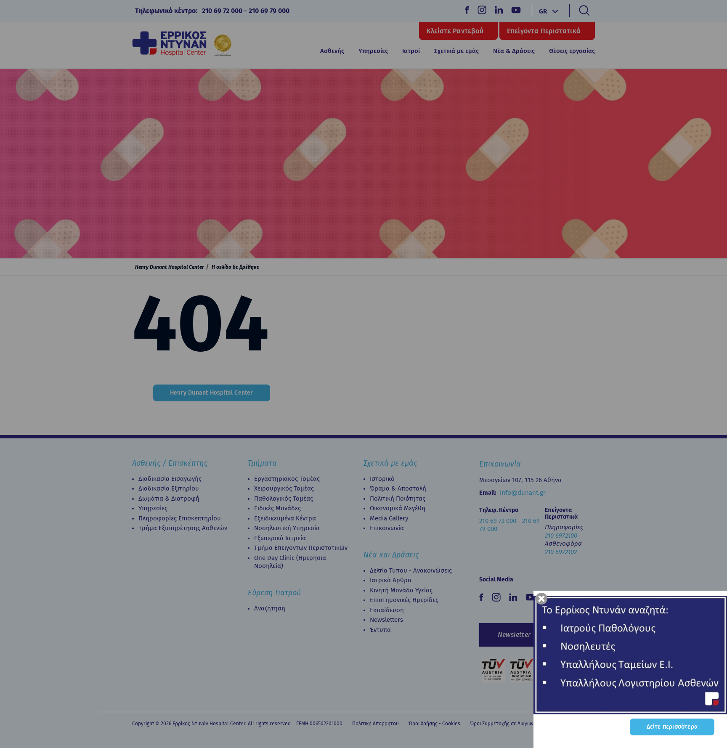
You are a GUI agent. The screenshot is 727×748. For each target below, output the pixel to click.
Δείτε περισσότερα (672, 726)
